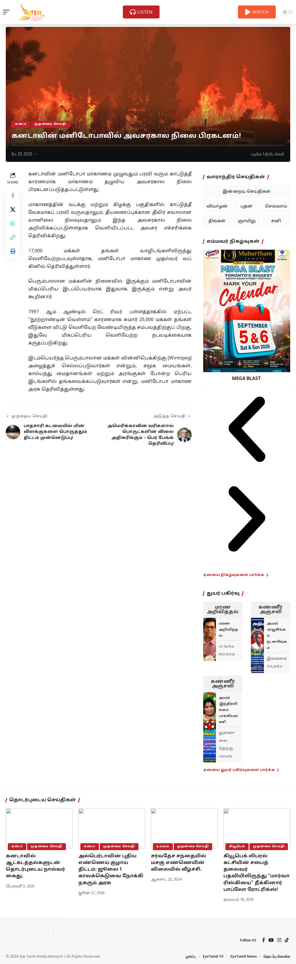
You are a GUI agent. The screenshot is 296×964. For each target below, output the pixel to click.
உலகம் (162, 846)
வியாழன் (217, 206)
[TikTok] (286, 940)
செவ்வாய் (276, 206)
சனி (276, 221)
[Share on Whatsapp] (13, 223)
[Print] (13, 251)
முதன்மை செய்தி (50, 124)
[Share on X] (13, 209)
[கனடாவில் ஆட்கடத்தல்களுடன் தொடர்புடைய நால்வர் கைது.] (39, 828)
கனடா (21, 124)
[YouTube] (271, 940)
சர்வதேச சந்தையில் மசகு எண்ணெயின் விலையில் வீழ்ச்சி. (178, 862)
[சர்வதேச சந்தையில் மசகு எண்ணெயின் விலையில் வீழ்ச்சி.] (184, 828)
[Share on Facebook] (13, 196)
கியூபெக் (237, 846)
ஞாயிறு (247, 221)
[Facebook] (264, 940)
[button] (246, 430)
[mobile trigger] (8, 12)
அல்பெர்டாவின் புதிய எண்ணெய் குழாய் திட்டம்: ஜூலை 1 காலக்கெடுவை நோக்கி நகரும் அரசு (110, 869)
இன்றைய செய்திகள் (247, 191)
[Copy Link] (13, 237)
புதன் (246, 206)
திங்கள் (217, 221)
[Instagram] (279, 940)
